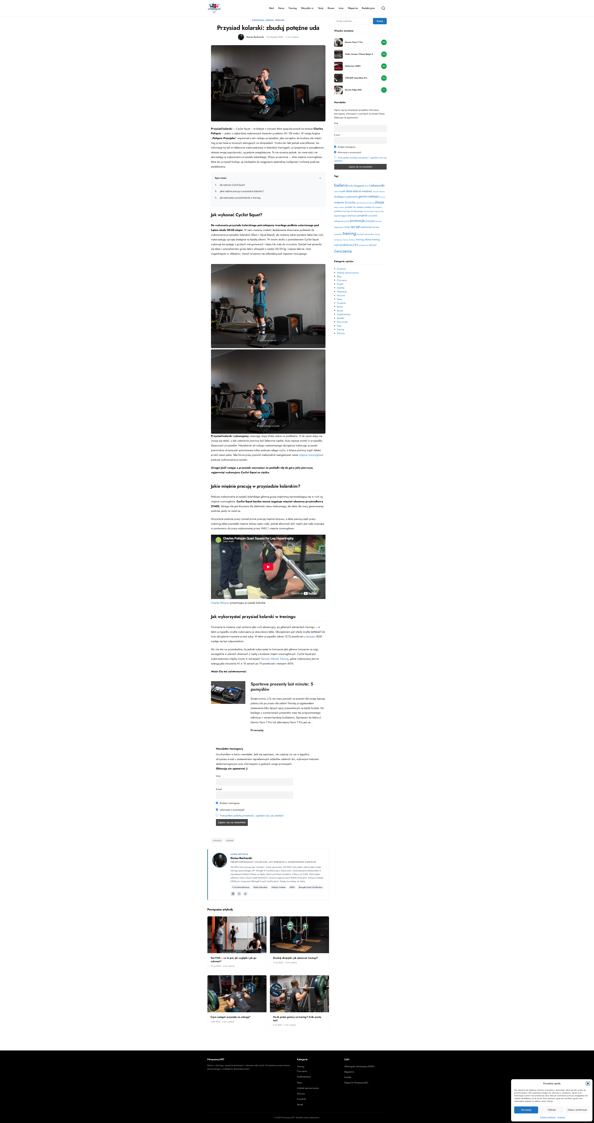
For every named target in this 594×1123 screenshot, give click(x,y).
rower (347, 227)
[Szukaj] (383, 8)
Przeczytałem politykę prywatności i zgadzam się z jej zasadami (252, 815)
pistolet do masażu (354, 207)
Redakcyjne (368, 8)
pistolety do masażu (373, 207)
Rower (331, 8)
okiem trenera (339, 207)
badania (341, 185)
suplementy (366, 227)
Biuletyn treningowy (229, 803)
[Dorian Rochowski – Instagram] (239, 893)
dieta (349, 191)
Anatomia (341, 268)
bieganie (359, 186)
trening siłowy (363, 239)
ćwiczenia (217, 840)
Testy (320, 8)
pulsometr (378, 221)
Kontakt (347, 1077)
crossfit (341, 191)
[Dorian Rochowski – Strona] (245, 893)
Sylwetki (340, 318)
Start (271, 8)
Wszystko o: (307, 8)
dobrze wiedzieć (362, 191)
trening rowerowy (349, 240)
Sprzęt (340, 310)
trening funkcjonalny (365, 234)
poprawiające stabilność (345, 215)
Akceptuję (526, 1109)
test (373, 227)
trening (349, 233)
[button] (587, 1083)
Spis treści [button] (220, 178)
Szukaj (380, 21)
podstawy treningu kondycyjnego (348, 211)
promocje (357, 220)
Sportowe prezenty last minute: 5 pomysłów (282, 686)
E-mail (219, 789)
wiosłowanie (363, 245)
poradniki (362, 215)
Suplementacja (344, 314)
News (281, 8)
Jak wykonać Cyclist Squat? (230, 184)
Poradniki (341, 303)
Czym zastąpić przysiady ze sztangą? (230, 1017)
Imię (218, 776)
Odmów (552, 1109)
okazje (379, 202)
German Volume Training (274, 659)
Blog (339, 276)
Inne (341, 8)
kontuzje (382, 197)
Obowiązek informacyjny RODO (359, 1066)
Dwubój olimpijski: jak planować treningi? (295, 958)
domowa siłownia (379, 191)
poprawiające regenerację (374, 211)
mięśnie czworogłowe (311, 455)
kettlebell (373, 197)
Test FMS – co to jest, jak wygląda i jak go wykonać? (233, 959)
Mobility (340, 287)
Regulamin (349, 1071)
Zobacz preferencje (577, 1109)
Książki (340, 284)
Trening (292, 8)
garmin (363, 196)
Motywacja (342, 291)
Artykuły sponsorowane (348, 272)
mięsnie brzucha (344, 202)
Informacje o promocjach (232, 810)
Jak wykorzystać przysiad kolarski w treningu (238, 197)
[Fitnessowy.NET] (214, 8)
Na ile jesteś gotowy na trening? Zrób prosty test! (297, 1018)
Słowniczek (342, 321)
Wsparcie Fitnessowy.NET (356, 1082)
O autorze (561, 1117)
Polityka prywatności (548, 1117)
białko (351, 185)
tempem (310, 636)
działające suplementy (346, 196)
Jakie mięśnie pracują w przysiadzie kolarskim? (239, 191)
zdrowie (373, 245)
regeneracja (338, 227)
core (336, 191)
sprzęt (355, 226)
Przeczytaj (257, 730)
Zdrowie (341, 333)
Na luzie (341, 295)
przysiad (229, 840)
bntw (367, 186)
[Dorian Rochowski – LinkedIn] (232, 893)
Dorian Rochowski (255, 37)
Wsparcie (353, 8)
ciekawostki (377, 185)
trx (356, 244)
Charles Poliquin (220, 603)
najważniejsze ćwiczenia (365, 203)
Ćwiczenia (258, 20)
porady (346, 221)
